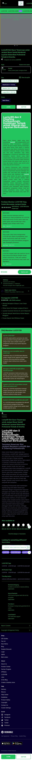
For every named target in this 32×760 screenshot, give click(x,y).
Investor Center (5, 666)
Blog (2, 646)
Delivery (3, 689)
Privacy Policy (14, 736)
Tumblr (6, 722)
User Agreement (5, 736)
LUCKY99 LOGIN (14, 11)
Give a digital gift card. (18, 285)
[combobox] (20, 3)
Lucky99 (12, 142)
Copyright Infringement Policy (10, 630)
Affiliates (3, 672)
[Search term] (21, 3)
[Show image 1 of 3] (14, 45)
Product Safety (5, 700)
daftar (3, 654)
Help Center (4, 694)
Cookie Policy (22, 736)
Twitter (6, 720)
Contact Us (4, 705)
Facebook (7, 717)
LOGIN (8, 756)
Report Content (5, 625)
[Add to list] (3, 525)
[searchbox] (16, 547)
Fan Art (3, 641)
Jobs (2, 677)
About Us (4, 664)
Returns (3, 692)
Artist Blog (4, 680)
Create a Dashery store (8, 682)
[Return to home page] (10, 3)
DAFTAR (23, 757)
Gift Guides (4, 638)
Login (3, 652)
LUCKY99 (4, 11)
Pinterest (7, 725)
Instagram (7, 714)
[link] (6, 552)
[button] (23, 527)
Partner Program (6, 669)
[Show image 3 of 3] (17, 45)
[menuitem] (4, 11)
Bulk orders (4, 657)
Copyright (4, 702)
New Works (4, 644)
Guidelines (4, 697)
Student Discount (6, 649)
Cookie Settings (6, 707)
